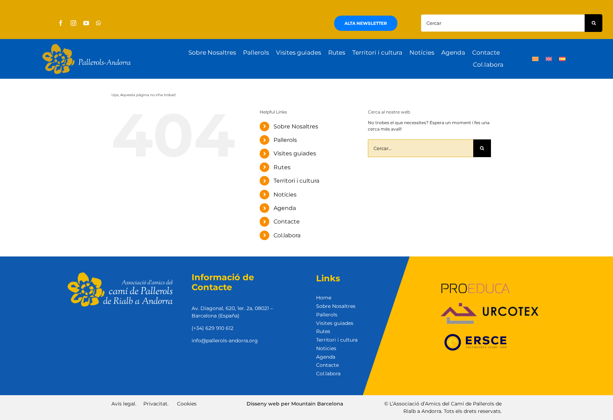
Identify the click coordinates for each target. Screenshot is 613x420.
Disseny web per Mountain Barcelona (295, 403)
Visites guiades (295, 153)
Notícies (285, 194)
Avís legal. (123, 403)
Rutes (282, 167)
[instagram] (73, 23)
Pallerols (285, 140)
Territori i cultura (296, 180)
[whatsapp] (98, 23)
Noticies (326, 348)
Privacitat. (156, 403)
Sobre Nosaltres (296, 126)
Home (323, 297)
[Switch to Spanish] (562, 59)
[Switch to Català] (535, 59)
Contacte (287, 221)
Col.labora (287, 235)
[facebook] (60, 23)
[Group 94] (86, 46)
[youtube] (86, 23)
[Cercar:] (503, 22)
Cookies (187, 403)
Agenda (285, 208)
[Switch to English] (549, 59)
